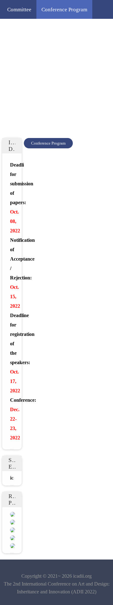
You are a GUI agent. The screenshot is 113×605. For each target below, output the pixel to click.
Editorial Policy (62, 66)
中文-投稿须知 (24, 103)
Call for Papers (23, 47)
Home (83, 85)
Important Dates (72, 28)
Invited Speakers (26, 28)
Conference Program (64, 9)
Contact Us (55, 85)
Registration (21, 66)
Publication (20, 85)
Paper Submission (70, 47)
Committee (19, 9)
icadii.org (82, 576)
